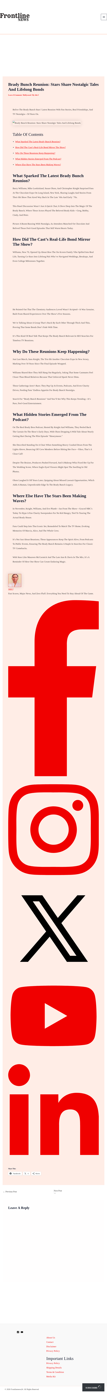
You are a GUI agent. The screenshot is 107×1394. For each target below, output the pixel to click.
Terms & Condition (55, 1372)
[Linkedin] (53, 1161)
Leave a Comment (15, 95)
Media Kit (51, 1376)
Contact (50, 1342)
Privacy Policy (53, 1351)
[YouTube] (22, 1332)
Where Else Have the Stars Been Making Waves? (38, 164)
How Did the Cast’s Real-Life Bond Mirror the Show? (40, 147)
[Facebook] (53, 775)
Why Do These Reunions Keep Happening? (35, 153)
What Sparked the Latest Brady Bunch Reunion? (38, 141)
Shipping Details (54, 1367)
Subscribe (91, 1388)
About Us (50, 1337)
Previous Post (10, 1192)
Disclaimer (51, 1346)
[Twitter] (53, 973)
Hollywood (27, 95)
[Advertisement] (53, 57)
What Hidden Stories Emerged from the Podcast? (38, 159)
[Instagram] (53, 881)
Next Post (58, 1192)
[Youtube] (53, 1055)
